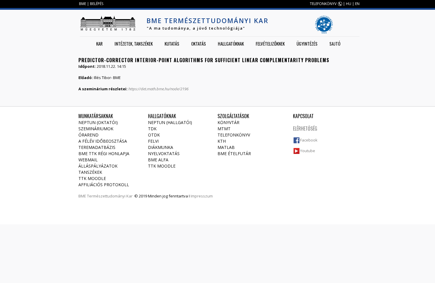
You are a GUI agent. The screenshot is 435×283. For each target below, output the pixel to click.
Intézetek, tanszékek (134, 43)
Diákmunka (160, 147)
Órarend (88, 135)
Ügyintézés (307, 43)
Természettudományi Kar (110, 196)
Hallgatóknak (231, 43)
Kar (99, 43)
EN (357, 3)
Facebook (309, 140)
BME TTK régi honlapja (103, 153)
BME (82, 3)
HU (348, 3)
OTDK (154, 135)
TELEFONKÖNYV (323, 3)
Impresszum (202, 196)
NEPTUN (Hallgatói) (170, 122)
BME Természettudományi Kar (207, 20)
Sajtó (334, 43)
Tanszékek (90, 172)
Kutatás (172, 43)
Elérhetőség (305, 128)
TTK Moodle (92, 178)
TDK (152, 128)
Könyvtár (228, 122)
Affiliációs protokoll (103, 184)
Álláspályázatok (97, 166)
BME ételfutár (234, 153)
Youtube (307, 150)
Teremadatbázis (96, 147)
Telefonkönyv (234, 135)
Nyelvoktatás (164, 153)
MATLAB (226, 147)
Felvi (153, 141)
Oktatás (198, 43)
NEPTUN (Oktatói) (98, 122)
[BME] (107, 23)
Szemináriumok (95, 128)
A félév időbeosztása (102, 141)
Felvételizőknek (270, 43)
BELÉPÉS (96, 3)
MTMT (224, 128)
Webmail (88, 160)
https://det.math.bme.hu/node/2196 (158, 88)
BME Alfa (158, 160)
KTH (222, 141)
